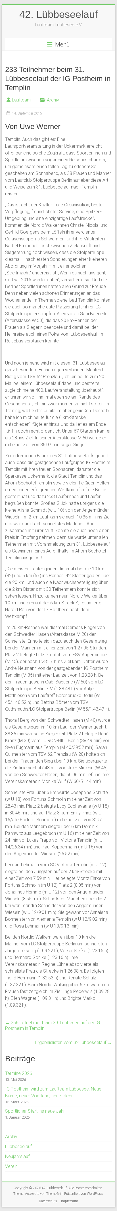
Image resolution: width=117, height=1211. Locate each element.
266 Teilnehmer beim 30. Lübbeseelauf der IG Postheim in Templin (52, 1025)
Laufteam (21, 100)
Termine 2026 (18, 1073)
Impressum (69, 1201)
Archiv (53, 100)
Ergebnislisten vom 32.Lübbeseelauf (73, 1042)
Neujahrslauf (17, 1156)
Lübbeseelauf (18, 1146)
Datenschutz (48, 1201)
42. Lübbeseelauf (58, 14)
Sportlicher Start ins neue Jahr (35, 1111)
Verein (11, 1166)
